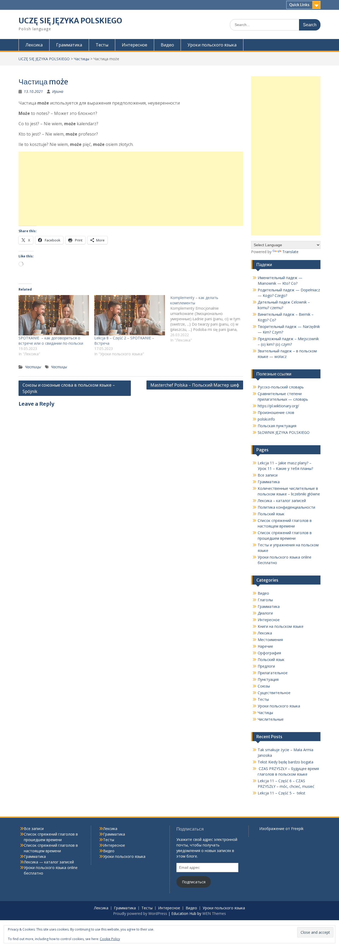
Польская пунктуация (277, 425)
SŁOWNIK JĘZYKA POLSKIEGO (284, 432)
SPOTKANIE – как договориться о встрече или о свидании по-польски (51, 340)
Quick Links (299, 4)
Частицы (81, 58)
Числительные (271, 719)
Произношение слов (276, 412)
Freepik (297, 828)
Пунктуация (268, 679)
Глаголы (265, 599)
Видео (167, 45)
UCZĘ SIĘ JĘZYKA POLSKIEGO (70, 20)
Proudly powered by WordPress (140, 913)
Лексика (34, 45)
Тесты (102, 45)
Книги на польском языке (281, 626)
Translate (290, 251)
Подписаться (194, 881)
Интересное (134, 45)
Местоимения (270, 639)
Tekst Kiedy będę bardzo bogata (285, 761)
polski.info (266, 419)
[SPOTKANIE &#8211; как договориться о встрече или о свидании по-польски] (54, 315)
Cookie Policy (110, 939)
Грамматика (69, 45)
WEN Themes (214, 913)
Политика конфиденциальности (286, 507)
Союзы (264, 686)
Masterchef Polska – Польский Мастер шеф (194, 385)
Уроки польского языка (212, 45)
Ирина (57, 91)
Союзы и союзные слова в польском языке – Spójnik (69, 388)
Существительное (274, 692)
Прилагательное (273, 672)
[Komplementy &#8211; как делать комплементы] (208, 319)
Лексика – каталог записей (282, 500)
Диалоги (265, 613)
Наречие (265, 646)
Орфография (269, 652)
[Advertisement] (131, 189)
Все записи (268, 475)
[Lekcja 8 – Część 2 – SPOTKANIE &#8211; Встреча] (129, 315)
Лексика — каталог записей (49, 861)
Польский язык (271, 513)
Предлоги (266, 666)
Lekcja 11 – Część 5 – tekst (281, 792)
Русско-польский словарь (281, 387)
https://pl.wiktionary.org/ (278, 405)
